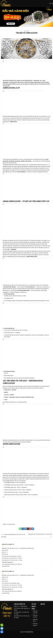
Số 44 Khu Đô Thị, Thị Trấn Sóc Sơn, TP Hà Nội (12, 560)
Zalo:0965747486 (5, 566)
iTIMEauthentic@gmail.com (7, 562)
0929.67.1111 (5, 552)
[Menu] (50, 3)
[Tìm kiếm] (52, 3)
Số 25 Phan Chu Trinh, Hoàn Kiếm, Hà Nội (11, 583)
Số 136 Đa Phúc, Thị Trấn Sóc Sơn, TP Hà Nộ (12, 558)
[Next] (50, 17)
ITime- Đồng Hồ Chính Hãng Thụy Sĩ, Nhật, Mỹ (12, 564)
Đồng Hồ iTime (5, 550)
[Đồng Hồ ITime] (8, 3)
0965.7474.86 (5, 554)
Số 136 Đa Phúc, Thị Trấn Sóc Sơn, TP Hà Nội (12, 585)
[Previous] (3, 17)
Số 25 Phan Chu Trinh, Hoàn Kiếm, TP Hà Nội (11, 556)
